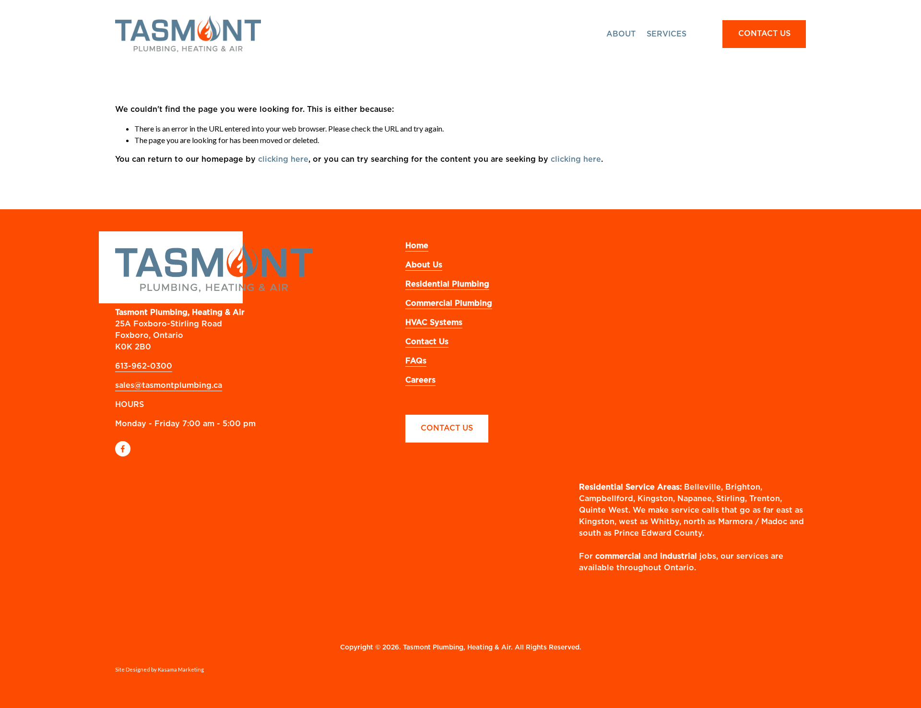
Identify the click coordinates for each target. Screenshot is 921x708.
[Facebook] (122, 448)
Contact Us (447, 428)
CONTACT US (764, 33)
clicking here (283, 159)
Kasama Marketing (181, 669)
